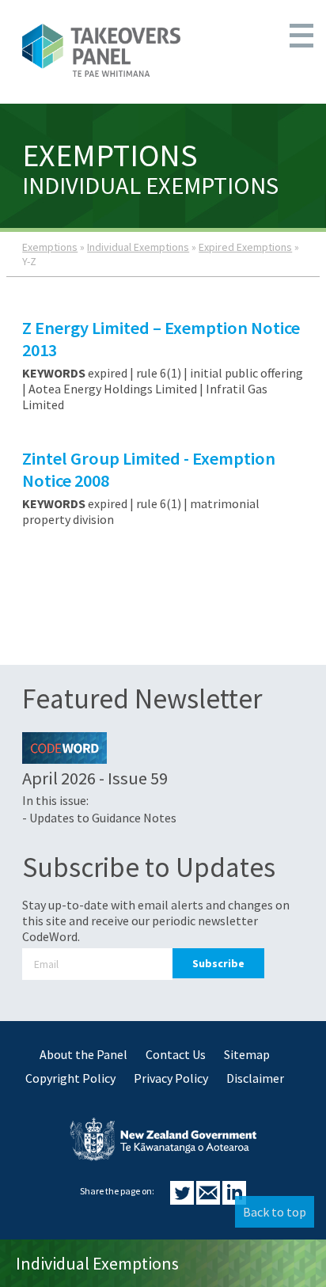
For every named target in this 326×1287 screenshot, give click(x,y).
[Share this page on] (183, 1200)
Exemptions (50, 247)
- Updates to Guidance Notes (99, 818)
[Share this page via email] (209, 1200)
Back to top (274, 1212)
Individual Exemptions (138, 247)
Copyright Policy (70, 1078)
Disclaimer (255, 1078)
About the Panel (83, 1054)
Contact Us (176, 1054)
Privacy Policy (171, 1078)
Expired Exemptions (245, 247)
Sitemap (247, 1054)
